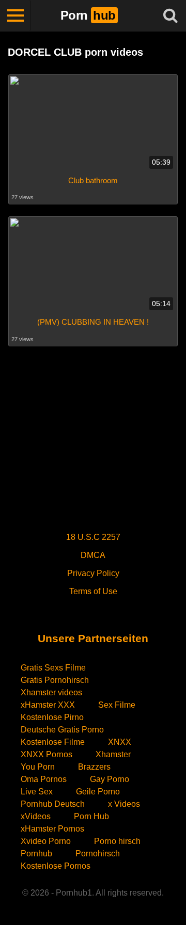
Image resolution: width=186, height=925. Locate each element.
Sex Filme (116, 704)
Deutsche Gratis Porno (62, 729)
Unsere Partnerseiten (93, 638)
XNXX (119, 742)
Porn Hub (91, 816)
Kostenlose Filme (53, 742)
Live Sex (37, 791)
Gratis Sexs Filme (53, 667)
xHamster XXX (48, 704)
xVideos (36, 816)
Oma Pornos (44, 779)
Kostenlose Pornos (55, 866)
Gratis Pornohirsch (55, 680)
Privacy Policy (93, 573)
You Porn (38, 766)
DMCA (93, 555)
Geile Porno (98, 791)
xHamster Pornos (52, 828)
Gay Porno (109, 779)
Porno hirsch (117, 841)
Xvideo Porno (46, 841)
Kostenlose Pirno (52, 717)
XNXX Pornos (46, 754)
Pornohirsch (97, 853)
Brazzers (94, 766)
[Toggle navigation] (15, 15)
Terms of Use (93, 591)
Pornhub (36, 853)
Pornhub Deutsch (53, 804)
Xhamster (113, 754)
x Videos (124, 804)
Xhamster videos (51, 692)
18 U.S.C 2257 (93, 537)
